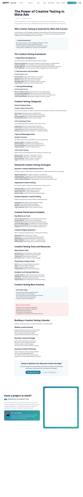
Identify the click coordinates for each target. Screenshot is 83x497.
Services (21, 2)
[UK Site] (80, 2)
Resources (30, 2)
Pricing (57, 3)
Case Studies (51, 3)
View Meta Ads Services (33, 372)
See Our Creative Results (49, 372)
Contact (63, 3)
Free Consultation (72, 2)
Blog (38, 2)
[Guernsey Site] (78, 2)
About (44, 3)
